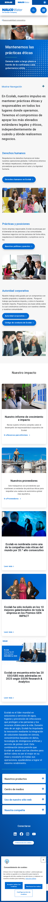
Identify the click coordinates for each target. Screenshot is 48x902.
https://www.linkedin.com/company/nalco (15, 834)
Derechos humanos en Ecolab (18, 179)
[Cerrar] (43, 859)
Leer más (8, 566)
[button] (33, 10)
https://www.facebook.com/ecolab (21, 834)
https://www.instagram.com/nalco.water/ (27, 834)
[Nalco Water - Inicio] (11, 11)
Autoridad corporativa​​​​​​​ (14, 316)
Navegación (12, 86)
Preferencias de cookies (23, 842)
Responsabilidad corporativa (14, 20)
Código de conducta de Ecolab (18, 323)
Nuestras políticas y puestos (17, 246)
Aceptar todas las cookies (14, 885)
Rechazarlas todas (33, 886)
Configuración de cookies (23, 893)
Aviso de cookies (30, 878)
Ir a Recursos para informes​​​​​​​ (16, 435)
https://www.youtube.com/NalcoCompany (34, 834)
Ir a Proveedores (11, 499)
